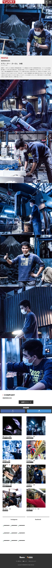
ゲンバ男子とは (18, 561)
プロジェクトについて (32, 561)
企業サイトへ (25, 402)
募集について (25, 561)
